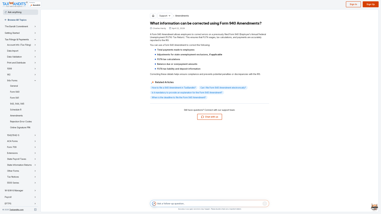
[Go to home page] (153, 15)
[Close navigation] (35, 209)
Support (163, 15)
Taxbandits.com (16, 210)
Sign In (353, 4)
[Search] (264, 203)
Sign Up (371, 4)
